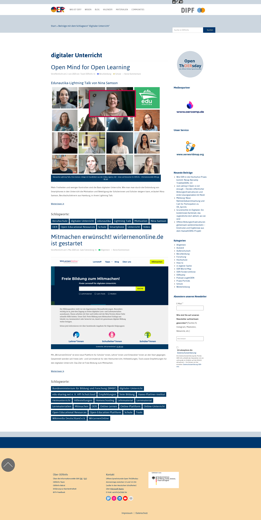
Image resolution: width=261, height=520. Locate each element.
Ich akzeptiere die (186, 351)
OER (54, 226)
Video (146, 226)
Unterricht (134, 226)
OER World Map (183, 269)
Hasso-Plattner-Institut (151, 394)
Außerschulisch (183, 251)
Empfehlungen (107, 394)
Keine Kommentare (132, 74)
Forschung (181, 257)
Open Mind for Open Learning (90, 67)
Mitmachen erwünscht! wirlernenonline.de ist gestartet (107, 240)
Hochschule (181, 260)
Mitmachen (81, 406)
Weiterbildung (183, 287)
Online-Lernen (108, 406)
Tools (139, 412)
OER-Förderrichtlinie (185, 272)
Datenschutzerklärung (186, 353)
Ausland (180, 248)
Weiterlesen (57, 204)
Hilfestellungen (83, 400)
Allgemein (105, 250)
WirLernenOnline (99, 418)
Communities (137, 9)
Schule (118, 74)
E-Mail (179, 303)
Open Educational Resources (78, 226)
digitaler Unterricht (82, 220)
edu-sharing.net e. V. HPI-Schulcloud (73, 394)
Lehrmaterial (125, 400)
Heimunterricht (61, 400)
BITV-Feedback (59, 492)
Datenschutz (142, 513)
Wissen (88, 9)
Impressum (127, 513)
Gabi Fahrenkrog (87, 250)
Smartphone (117, 226)
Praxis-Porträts (183, 281)
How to (179, 263)
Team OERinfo (86, 74)
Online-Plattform (130, 406)
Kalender (107, 9)
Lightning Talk (122, 220)
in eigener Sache (184, 266)
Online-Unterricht (154, 406)
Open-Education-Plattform (105, 412)
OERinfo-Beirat (59, 486)
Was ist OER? (75, 9)
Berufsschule (60, 220)
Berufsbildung (105, 74)
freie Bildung (127, 394)
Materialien (122, 9)
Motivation (140, 220)
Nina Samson (158, 220)
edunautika (104, 220)
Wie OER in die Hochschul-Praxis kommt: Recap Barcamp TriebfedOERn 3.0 (191, 180)
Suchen (210, 30)
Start (53, 26)
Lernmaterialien (61, 406)
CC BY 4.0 (120, 346)
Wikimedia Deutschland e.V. (69, 418)
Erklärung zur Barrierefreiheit (64, 489)
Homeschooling (105, 400)
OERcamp (180, 275)
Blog (97, 9)
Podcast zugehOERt (185, 278)
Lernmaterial (144, 400)
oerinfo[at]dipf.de (119, 492)
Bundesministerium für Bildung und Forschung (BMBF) (84, 388)
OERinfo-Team (59, 482)
